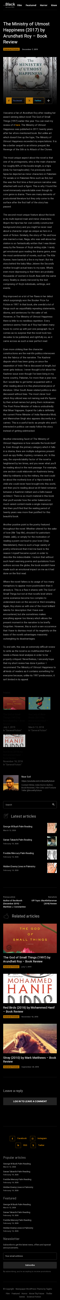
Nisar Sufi (26, 776)
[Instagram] (32, 1138)
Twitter (41, 1145)
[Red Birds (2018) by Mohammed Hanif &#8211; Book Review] (14, 741)
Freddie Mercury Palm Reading (18, 853)
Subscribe (30, 1265)
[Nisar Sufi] (11, 783)
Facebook (22, 1138)
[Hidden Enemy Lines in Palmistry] (52, 868)
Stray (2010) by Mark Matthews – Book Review (29, 1060)
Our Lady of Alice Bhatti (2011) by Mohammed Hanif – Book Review (38, 719)
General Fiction (11, 49)
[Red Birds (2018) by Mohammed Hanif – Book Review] (30, 988)
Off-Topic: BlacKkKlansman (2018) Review (44, 902)
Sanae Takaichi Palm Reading (17, 840)
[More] (48, 100)
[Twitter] (33, 1145)
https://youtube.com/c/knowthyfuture (37, 781)
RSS (25, 1145)
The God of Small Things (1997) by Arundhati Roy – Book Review (14, 719)
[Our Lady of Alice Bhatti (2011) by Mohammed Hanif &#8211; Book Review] (39, 703)
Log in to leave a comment (30, 1101)
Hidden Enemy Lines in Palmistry (19, 866)
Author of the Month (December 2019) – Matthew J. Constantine (14, 903)
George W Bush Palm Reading (17, 826)
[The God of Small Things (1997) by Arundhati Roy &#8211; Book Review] (14, 703)
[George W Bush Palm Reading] (52, 828)
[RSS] (18, 1145)
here (18, 125)
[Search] (53, 804)
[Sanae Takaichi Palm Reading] (52, 841)
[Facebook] (12, 1138)
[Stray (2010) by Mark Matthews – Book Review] (30, 1038)
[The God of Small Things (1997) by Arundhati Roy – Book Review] (30, 938)
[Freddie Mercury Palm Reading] (52, 855)
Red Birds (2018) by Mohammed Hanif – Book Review (13, 755)
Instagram (42, 1138)
